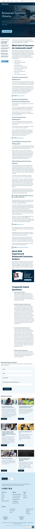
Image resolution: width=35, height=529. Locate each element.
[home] (5, 4)
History (3, 497)
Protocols (25, 495)
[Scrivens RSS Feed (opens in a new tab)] (11, 488)
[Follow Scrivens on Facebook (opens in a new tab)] (4, 488)
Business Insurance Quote (16, 494)
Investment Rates (15, 502)
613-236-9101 (12, 510)
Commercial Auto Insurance (22, 247)
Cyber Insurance (20, 224)
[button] (33, 3)
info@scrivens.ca (13, 508)
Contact (3, 495)
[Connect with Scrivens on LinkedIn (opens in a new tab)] (6, 488)
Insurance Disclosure (5, 500)
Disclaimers (25, 497)
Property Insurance (21, 95)
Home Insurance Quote (16, 496)
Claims (11, 512)
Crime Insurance (20, 138)
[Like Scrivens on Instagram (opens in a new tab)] (2, 488)
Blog (2, 499)
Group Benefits (15, 501)
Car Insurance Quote (15, 497)
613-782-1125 (28, 513)
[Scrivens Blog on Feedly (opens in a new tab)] (9, 488)
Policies (24, 494)
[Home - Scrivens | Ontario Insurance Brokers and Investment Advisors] (7, 478)
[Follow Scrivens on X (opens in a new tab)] (7, 488)
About (3, 494)
